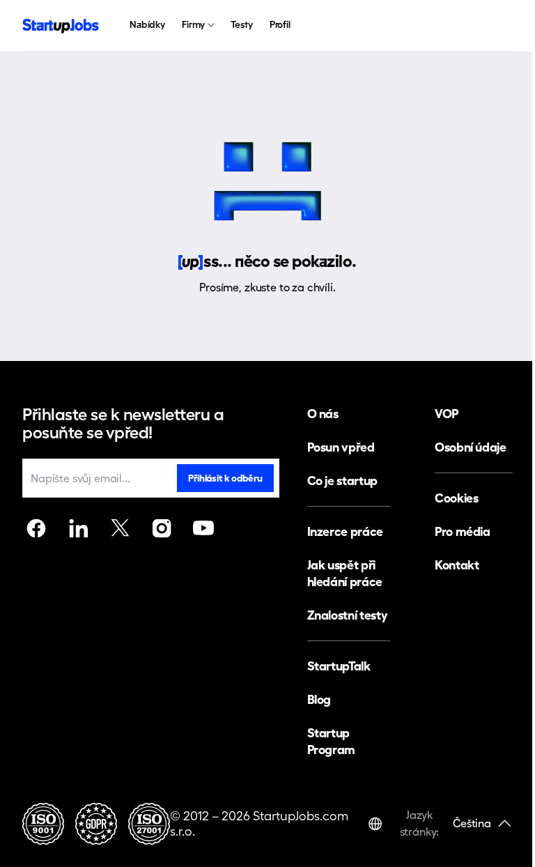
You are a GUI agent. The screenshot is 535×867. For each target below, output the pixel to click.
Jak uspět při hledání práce (344, 573)
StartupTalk (339, 666)
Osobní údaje (470, 447)
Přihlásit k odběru (225, 478)
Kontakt (457, 565)
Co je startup (342, 480)
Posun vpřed (341, 447)
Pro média (462, 531)
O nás (323, 413)
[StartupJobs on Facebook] (36, 528)
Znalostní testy (347, 615)
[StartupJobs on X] (120, 528)
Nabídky (147, 24)
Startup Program (331, 741)
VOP (446, 413)
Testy (241, 24)
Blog (319, 699)
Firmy (193, 24)
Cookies (456, 498)
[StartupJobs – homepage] (60, 26)
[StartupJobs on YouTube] (203, 528)
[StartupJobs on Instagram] (162, 528)
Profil (280, 24)
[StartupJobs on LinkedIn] (78, 528)
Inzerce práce (345, 531)
